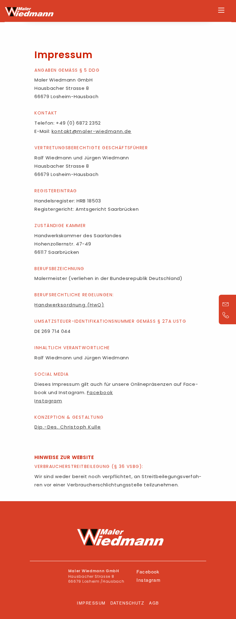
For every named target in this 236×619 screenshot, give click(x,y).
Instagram (48, 400)
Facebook (100, 392)
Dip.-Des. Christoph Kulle (67, 427)
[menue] (221, 10)
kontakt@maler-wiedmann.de (92, 131)
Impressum (91, 603)
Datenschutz (127, 603)
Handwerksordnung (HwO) (69, 305)
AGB (154, 603)
